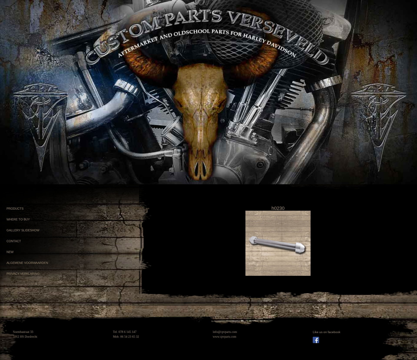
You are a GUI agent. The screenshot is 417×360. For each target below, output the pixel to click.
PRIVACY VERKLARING (23, 273)
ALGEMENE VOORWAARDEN (27, 263)
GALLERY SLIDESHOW (23, 230)
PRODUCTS (15, 208)
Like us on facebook (326, 332)
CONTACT (14, 241)
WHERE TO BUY (18, 219)
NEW (10, 252)
